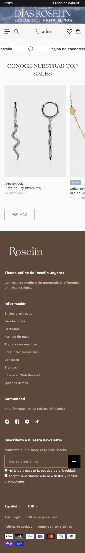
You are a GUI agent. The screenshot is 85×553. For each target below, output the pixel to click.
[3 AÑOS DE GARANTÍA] (43, 3)
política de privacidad (58, 470)
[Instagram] (7, 422)
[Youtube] (27, 422)
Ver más (19, 214)
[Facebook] (17, 422)
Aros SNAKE (14, 183)
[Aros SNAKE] (35, 131)
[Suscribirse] (74, 461)
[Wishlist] (69, 31)
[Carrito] (78, 31)
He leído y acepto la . (41, 470)
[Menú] (7, 31)
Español (11, 506)
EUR (31, 506)
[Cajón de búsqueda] (16, 31)
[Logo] (43, 31)
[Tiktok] (37, 422)
